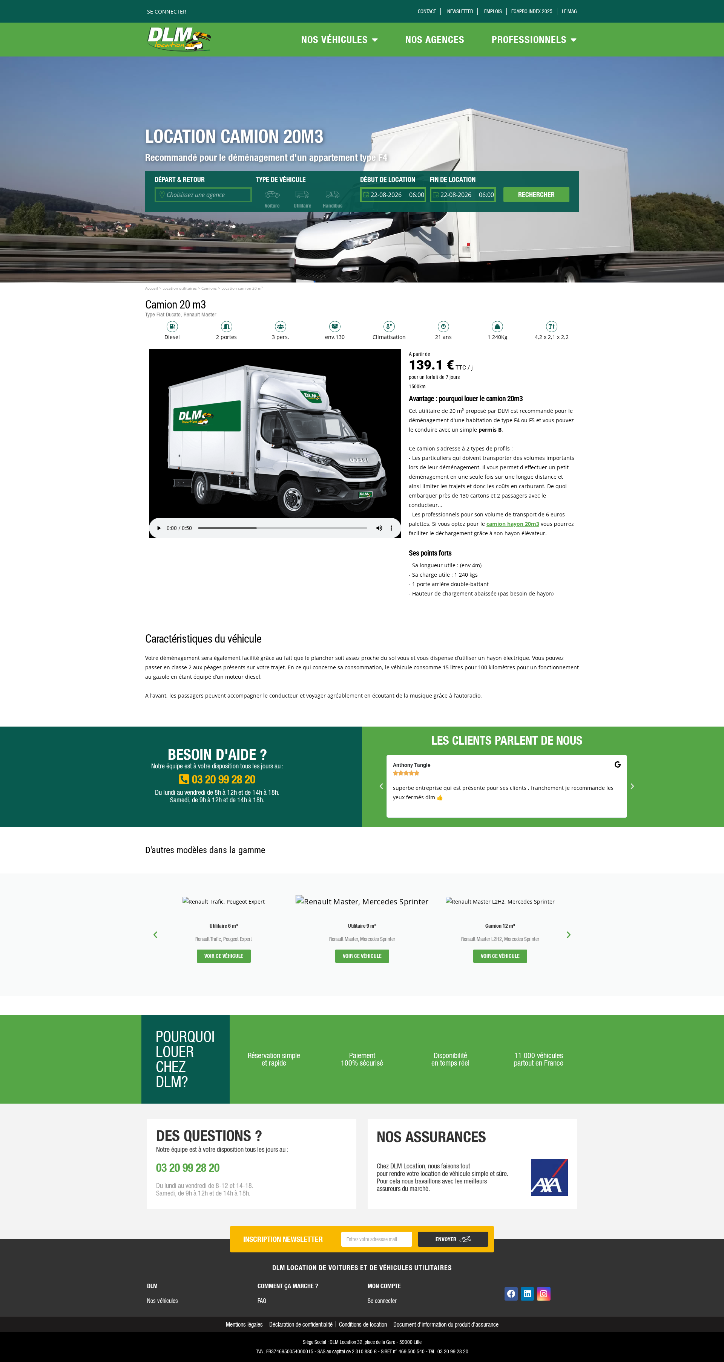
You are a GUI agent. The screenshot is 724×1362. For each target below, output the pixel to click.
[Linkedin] (527, 1293)
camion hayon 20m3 (512, 523)
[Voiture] (272, 195)
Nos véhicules (334, 39)
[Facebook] (511, 1293)
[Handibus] (333, 195)
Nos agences (435, 39)
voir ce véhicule (223, 956)
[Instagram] (543, 1293)
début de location (387, 179)
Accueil (151, 288)
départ (180, 179)
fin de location (453, 179)
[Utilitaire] (302, 195)
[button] (381, 786)
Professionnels (529, 39)
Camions (209, 288)
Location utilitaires (180, 288)
